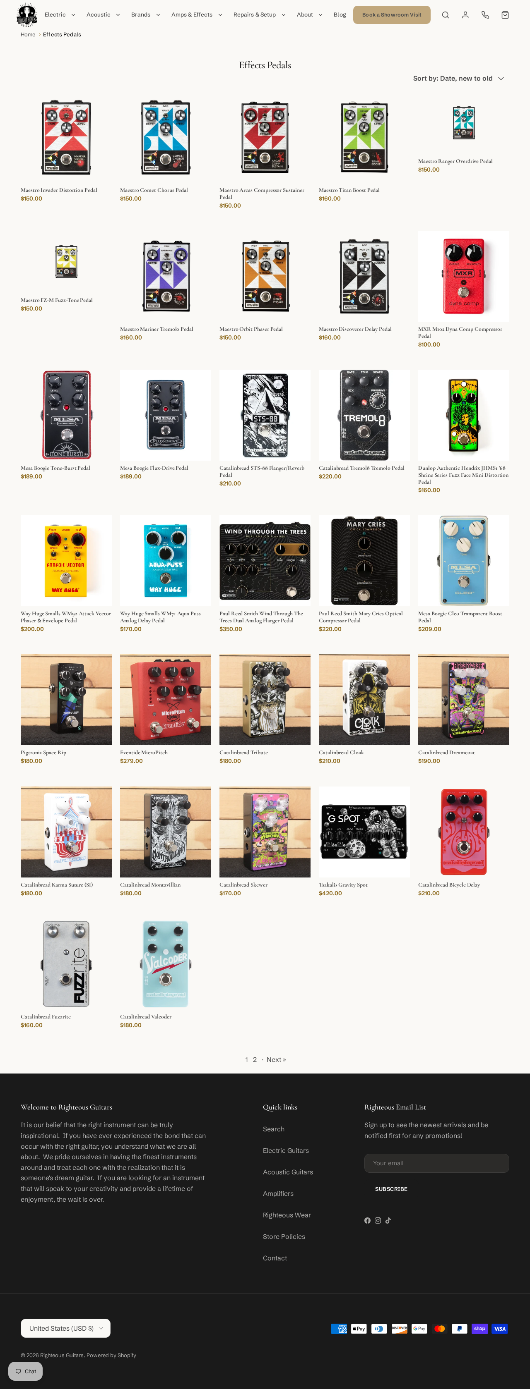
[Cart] (505, 15)
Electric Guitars (286, 1150)
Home (28, 34)
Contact (275, 1258)
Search (273, 1129)
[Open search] (445, 15)
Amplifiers (278, 1193)
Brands (141, 14)
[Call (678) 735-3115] (485, 15)
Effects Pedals (62, 34)
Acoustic (99, 14)
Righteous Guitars (62, 1355)
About (305, 14)
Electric (55, 14)
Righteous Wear (287, 1215)
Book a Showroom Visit (392, 15)
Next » (276, 1059)
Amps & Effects (192, 14)
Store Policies (284, 1236)
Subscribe (391, 1189)
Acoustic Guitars (288, 1172)
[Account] (465, 15)
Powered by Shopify (111, 1355)
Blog (340, 14)
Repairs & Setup (255, 14)
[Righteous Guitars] (27, 14)
